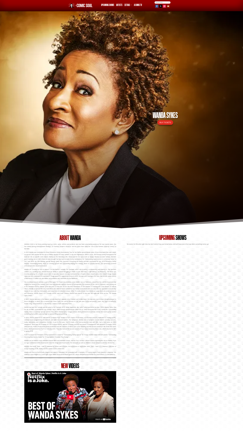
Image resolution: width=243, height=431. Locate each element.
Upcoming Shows (107, 5)
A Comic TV (138, 5)
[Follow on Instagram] (164, 6)
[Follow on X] (160, 6)
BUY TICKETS (165, 122)
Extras (127, 5)
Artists (119, 5)
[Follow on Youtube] (168, 6)
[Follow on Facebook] (156, 6)
